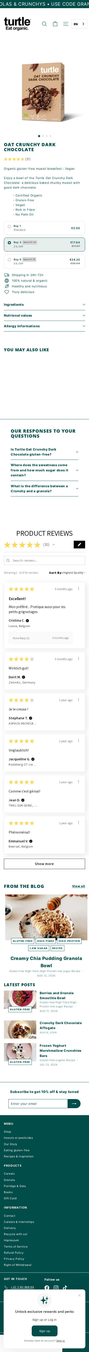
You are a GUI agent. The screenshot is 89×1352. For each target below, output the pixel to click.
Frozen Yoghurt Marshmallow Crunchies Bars (60, 1051)
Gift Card (10, 1198)
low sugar (39, 948)
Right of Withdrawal (17, 1265)
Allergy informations (22, 326)
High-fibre (45, 941)
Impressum (11, 1240)
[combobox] (79, 23)
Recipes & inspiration (19, 1156)
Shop (7, 1131)
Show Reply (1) (21, 638)
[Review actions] (78, 588)
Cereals (9, 1173)
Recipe (57, 948)
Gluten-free (23, 941)
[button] (53, 544)
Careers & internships (19, 1222)
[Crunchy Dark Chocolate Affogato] (20, 1029)
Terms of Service (16, 1246)
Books (8, 1192)
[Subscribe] (74, 1103)
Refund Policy (14, 1252)
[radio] (44, 228)
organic (60, 1060)
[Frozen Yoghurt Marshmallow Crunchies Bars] (20, 1052)
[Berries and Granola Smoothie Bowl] (20, 1000)
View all (78, 886)
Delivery (10, 1228)
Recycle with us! (15, 1234)
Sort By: (56, 573)
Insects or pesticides (18, 1137)
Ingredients (14, 304)
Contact (9, 1215)
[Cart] (55, 24)
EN (76, 24)
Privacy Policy (14, 1258)
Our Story (10, 1144)
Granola (9, 1180)
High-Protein (69, 941)
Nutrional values (18, 315)
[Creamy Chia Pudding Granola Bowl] (46, 917)
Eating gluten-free (17, 1150)
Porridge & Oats (15, 1186)
